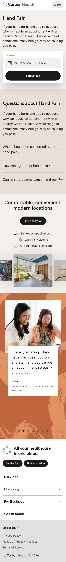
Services (11, 477)
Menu (57, 4)
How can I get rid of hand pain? (26, 166)
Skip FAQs (33, 97)
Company (12, 489)
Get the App (12, 463)
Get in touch (14, 514)
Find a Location (36, 463)
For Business (14, 501)
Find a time (33, 75)
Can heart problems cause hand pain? (31, 179)
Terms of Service (13, 547)
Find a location (33, 221)
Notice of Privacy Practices (20, 541)
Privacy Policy (12, 535)
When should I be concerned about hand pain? (29, 149)
